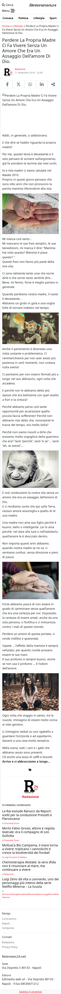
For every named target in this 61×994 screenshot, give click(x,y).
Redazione (9, 874)
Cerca (9, 5)
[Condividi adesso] (53, 84)
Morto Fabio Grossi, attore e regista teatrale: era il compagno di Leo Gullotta (28, 831)
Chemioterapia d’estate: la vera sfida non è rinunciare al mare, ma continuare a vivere (29, 865)
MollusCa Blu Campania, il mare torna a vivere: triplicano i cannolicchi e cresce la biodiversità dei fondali (30, 848)
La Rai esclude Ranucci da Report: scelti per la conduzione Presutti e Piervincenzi (27, 814)
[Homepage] (43, 5)
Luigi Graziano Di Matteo (15, 857)
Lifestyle (18, 26)
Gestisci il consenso (30, 992)
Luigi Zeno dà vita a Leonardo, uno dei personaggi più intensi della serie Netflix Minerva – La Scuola (30, 882)
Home (6, 26)
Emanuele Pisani (11, 823)
